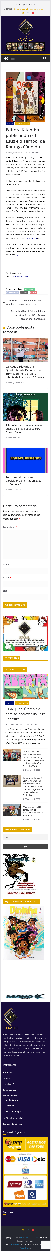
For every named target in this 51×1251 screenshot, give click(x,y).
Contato (7, 1078)
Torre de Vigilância (20, 276)
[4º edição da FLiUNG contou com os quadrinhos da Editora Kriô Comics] (12, 813)
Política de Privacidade (13, 1118)
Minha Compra (10, 1095)
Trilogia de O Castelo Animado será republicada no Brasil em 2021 (24, 302)
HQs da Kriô (8, 1084)
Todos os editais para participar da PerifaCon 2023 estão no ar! (23, 480)
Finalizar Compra (13, 1111)
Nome (7, 564)
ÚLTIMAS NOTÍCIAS (22, 123)
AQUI (17, 254)
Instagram (32, 238)
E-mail (7, 577)
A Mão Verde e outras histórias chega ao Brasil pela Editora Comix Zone (25, 428)
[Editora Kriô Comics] (6, 58)
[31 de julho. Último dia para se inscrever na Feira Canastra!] (25, 686)
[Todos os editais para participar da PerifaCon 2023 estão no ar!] (25, 449)
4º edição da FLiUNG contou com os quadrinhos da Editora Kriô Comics (33, 811)
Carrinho (10, 1105)
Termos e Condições (12, 1124)
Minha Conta (12, 1100)
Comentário (10, 527)
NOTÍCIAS (10, 123)
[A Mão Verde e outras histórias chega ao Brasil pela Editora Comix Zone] (25, 394)
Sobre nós (7, 1072)
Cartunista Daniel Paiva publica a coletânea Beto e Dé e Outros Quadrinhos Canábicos (28, 315)
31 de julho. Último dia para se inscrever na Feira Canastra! (25, 714)
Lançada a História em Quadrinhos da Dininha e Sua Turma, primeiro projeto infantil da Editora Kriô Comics (25, 372)
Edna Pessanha (33, 152)
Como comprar (10, 1090)
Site (5, 590)
